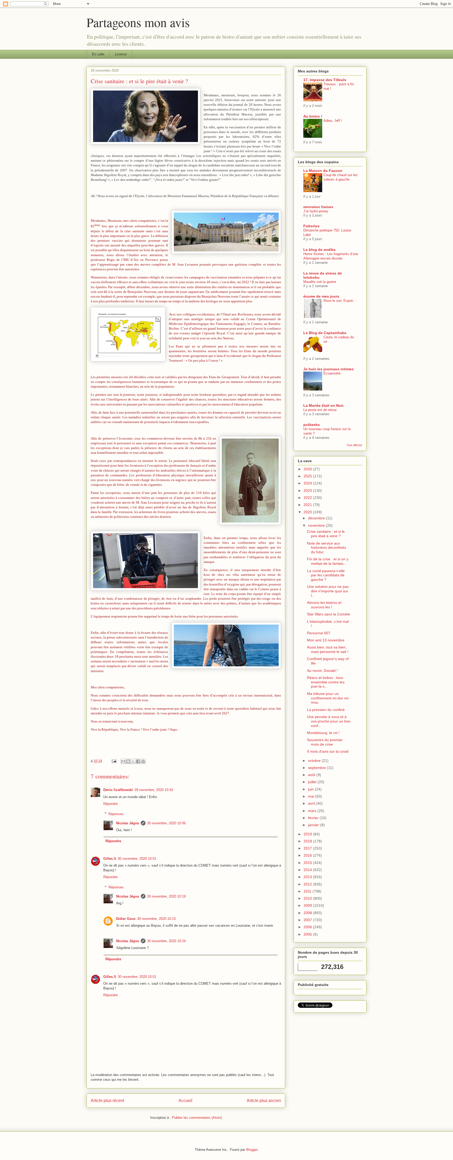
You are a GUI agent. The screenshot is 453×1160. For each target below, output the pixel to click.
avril (312, 803)
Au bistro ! (312, 116)
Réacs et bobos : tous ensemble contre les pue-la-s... (325, 682)
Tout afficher (354, 445)
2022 (308, 497)
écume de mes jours (321, 296)
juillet (312, 782)
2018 (308, 841)
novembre (317, 525)
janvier (314, 825)
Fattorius (311, 226)
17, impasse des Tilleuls (324, 80)
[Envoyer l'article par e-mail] (113, 761)
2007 (308, 920)
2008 (308, 913)
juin (311, 789)
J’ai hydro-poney (315, 211)
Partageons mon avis (138, 22)
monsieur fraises (318, 207)
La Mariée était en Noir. (323, 405)
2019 (308, 834)
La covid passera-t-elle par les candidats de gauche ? (326, 575)
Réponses (116, 814)
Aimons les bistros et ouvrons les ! (324, 604)
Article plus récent (107, 1100)
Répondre (110, 804)
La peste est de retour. (320, 410)
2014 (308, 870)
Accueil (185, 1100)
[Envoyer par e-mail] (123, 761)
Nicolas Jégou (127, 823)
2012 (308, 884)
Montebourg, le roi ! (323, 733)
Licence (121, 54)
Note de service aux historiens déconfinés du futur (326, 547)
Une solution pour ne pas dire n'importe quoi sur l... (328, 591)
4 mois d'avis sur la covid (327, 751)
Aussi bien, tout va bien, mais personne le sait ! (327, 649)
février (314, 818)
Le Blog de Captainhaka (324, 333)
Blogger (251, 1150)
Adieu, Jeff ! (332, 121)
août (312, 775)
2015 (308, 863)
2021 (308, 505)
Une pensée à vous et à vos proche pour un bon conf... (328, 721)
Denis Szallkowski (118, 790)
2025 (308, 476)
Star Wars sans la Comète (328, 614)
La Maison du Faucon (322, 170)
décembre (317, 518)
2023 (308, 490)
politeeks (311, 425)
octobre (315, 760)
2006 (308, 927)
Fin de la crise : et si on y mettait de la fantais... (327, 561)
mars (312, 811)
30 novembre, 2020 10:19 (166, 896)
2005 (308, 934)
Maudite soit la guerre (319, 282)
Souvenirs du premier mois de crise (325, 742)
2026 (308, 469)
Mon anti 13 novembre (325, 640)
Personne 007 (318, 633)
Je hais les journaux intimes (328, 369)
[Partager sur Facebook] (138, 761)
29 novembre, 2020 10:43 (153, 790)
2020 (308, 512)
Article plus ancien (264, 1100)
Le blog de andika (319, 249)
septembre (317, 768)
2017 (308, 848)
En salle (98, 54)
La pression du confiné (326, 710)
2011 (308, 891)
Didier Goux (126, 919)
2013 (308, 877)
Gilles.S (109, 859)
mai (311, 796)
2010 (308, 898)
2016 (308, 855)
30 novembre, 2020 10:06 (166, 823)
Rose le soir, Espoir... (339, 301)
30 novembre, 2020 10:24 (166, 941)
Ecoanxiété (332, 373)
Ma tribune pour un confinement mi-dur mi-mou (328, 698)
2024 (308, 483)
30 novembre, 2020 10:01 (137, 859)
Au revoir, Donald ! (322, 670)
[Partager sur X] (133, 761)
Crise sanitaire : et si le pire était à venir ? (326, 533)
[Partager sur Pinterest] (143, 761)
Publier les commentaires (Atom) (197, 1118)
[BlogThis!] (128, 761)
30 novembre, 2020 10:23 (156, 919)
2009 (308, 905)
